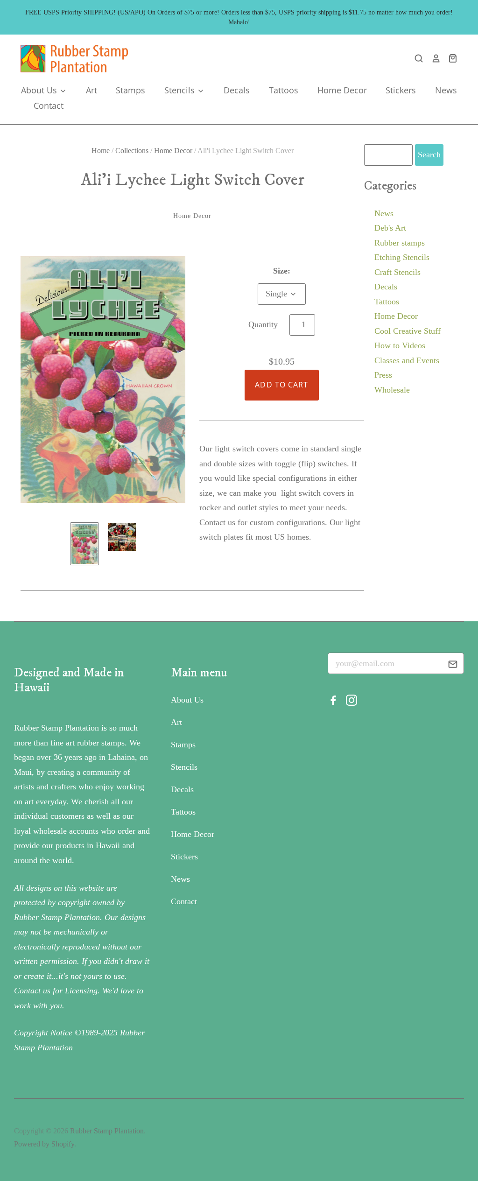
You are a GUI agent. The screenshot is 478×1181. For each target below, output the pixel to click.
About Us (40, 90)
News (446, 90)
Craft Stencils (397, 272)
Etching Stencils (401, 257)
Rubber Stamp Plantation (107, 1131)
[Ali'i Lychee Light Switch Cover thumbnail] (84, 544)
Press (383, 375)
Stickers (401, 90)
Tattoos (283, 90)
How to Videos (399, 345)
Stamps (130, 90)
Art (91, 90)
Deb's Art (390, 227)
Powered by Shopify (44, 1144)
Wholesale (392, 389)
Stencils (180, 90)
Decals (237, 90)
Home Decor (342, 90)
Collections (131, 151)
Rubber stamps (399, 242)
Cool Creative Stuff (407, 331)
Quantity (263, 324)
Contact (48, 105)
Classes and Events (406, 360)
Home (100, 151)
